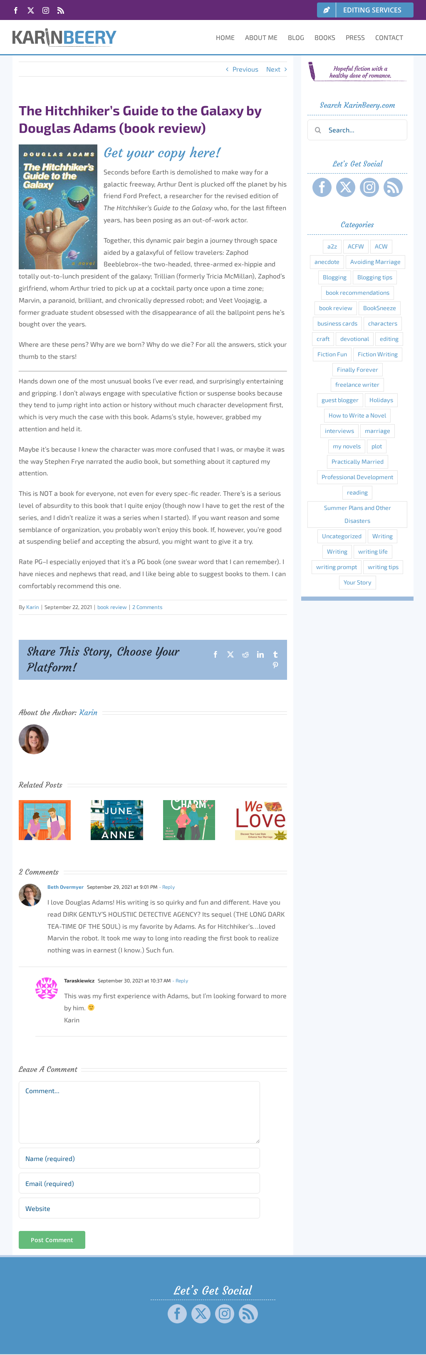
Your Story (358, 582)
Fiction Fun (332, 354)
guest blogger (340, 399)
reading (357, 492)
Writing (382, 536)
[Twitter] (345, 187)
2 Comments (147, 607)
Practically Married (358, 461)
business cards (337, 323)
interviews (339, 430)
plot (377, 446)
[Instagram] (369, 187)
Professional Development (357, 476)
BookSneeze (379, 307)
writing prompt (336, 566)
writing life (373, 551)
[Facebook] (322, 187)
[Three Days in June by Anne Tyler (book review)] (117, 804)
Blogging (335, 277)
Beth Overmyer (65, 887)
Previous (245, 69)
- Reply (166, 887)
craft (323, 338)
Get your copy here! (162, 152)
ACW (381, 246)
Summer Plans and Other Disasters (357, 514)
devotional (354, 338)
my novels (347, 446)
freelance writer (357, 384)
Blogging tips (374, 277)
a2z (332, 246)
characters (382, 323)
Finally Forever (357, 369)
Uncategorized (342, 536)
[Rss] (393, 187)
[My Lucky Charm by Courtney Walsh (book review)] (189, 804)
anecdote (327, 261)
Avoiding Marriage (375, 261)
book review (112, 607)
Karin (32, 607)
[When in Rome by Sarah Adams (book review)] (45, 804)
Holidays (381, 399)
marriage (377, 430)
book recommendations (357, 292)
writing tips (383, 566)
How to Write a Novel (357, 415)
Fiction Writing (378, 354)
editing (389, 338)
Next (273, 69)
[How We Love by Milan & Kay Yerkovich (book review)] (261, 804)
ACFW (356, 246)
